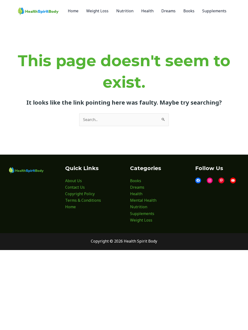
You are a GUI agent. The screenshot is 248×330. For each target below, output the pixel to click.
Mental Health (143, 200)
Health (136, 193)
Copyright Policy (80, 193)
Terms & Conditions (83, 200)
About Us (73, 180)
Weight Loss (141, 220)
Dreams (137, 187)
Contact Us (75, 187)
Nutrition (138, 206)
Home (70, 206)
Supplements (142, 213)
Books (135, 180)
